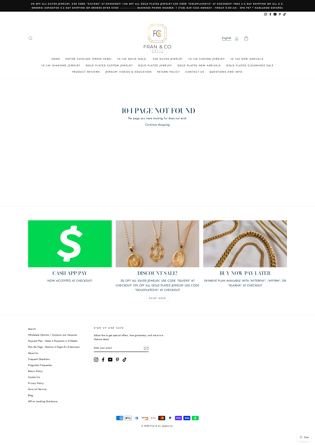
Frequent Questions (39, 359)
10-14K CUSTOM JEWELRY (206, 59)
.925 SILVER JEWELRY (167, 59)
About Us (33, 353)
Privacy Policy (36, 383)
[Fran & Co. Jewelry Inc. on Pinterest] (117, 359)
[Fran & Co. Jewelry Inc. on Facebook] (103, 359)
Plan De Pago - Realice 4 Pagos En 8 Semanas (53, 347)
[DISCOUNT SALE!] (157, 243)
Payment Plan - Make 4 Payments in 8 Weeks (52, 341)
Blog (30, 395)
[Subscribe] (146, 348)
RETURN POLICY (168, 72)
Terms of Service (37, 389)
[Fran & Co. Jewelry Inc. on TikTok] (124, 359)
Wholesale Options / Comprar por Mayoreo (52, 335)
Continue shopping (157, 125)
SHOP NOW (157, 298)
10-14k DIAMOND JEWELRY (60, 65)
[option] (157, 6)
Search (32, 329)
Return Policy (35, 371)
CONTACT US (194, 72)
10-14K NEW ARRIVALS (246, 59)
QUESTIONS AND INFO (226, 72)
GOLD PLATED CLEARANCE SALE (250, 65)
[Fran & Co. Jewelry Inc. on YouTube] (110, 359)
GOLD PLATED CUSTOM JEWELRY (109, 65)
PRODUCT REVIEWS (86, 72)
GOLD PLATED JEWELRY (155, 65)
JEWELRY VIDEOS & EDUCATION (129, 72)
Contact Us (34, 377)
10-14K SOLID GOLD (131, 59)
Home (56, 59)
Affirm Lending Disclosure (42, 401)
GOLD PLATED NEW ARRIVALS (199, 65)
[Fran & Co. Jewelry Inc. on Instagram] (96, 359)
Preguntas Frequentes (40, 365)
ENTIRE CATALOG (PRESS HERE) (89, 59)
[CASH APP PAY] (70, 243)
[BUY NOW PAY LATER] (245, 243)
